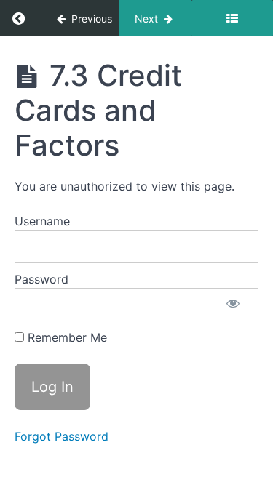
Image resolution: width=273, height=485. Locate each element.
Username (42, 221)
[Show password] (232, 304)
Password (41, 279)
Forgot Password (61, 436)
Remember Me (65, 337)
